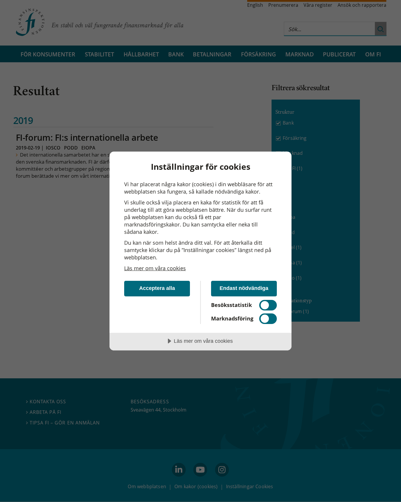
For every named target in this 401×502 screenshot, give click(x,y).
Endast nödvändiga (244, 288)
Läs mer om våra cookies (155, 268)
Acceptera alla (157, 288)
